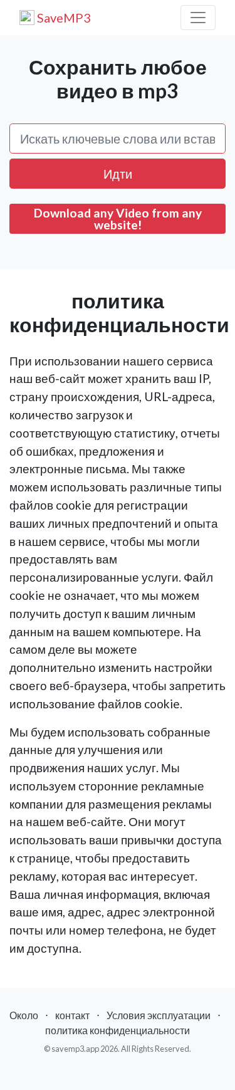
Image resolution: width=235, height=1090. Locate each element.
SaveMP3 (62, 17)
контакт (72, 1015)
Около (23, 1015)
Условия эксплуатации (159, 1015)
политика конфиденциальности (117, 1030)
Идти (117, 173)
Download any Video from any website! (118, 219)
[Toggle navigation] (198, 17)
